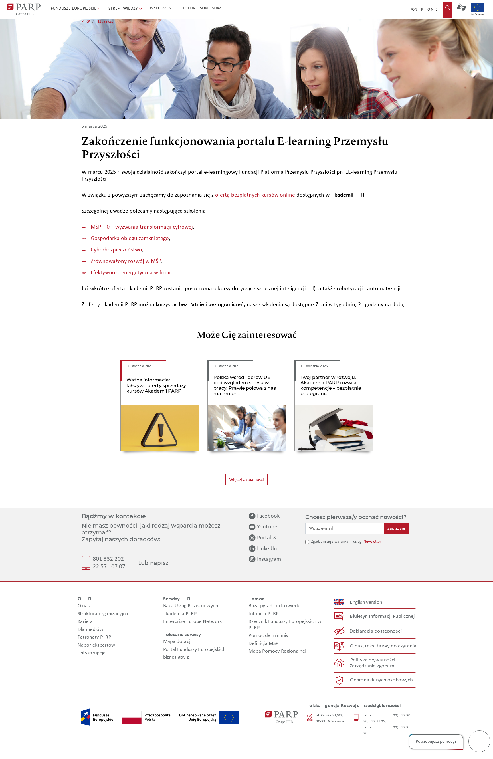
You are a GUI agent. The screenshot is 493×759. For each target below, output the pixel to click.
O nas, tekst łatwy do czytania (383, 646)
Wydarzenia (162, 8)
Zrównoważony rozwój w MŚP (126, 261)
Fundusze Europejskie (74, 8)
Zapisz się (396, 528)
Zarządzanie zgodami (372, 666)
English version (366, 602)
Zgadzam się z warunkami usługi (336, 542)
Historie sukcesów (201, 8)
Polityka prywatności (372, 660)
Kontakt (417, 9)
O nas (432, 9)
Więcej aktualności (246, 479)
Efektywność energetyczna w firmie (132, 273)
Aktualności (105, 21)
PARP (86, 21)
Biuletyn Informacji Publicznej (382, 616)
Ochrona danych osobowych (381, 680)
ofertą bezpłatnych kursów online (255, 195)
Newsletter (372, 542)
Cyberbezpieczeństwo (116, 250)
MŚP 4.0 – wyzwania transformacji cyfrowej (142, 227)
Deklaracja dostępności (376, 631)
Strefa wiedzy (123, 8)
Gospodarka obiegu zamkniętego (130, 238)
